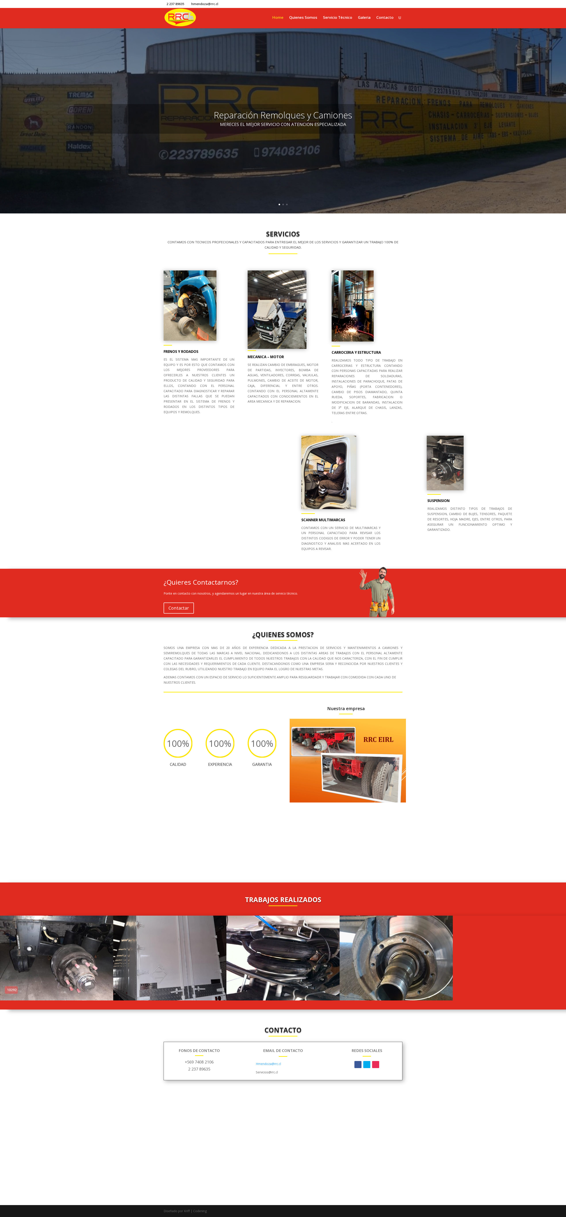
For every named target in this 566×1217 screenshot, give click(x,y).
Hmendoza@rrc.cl (268, 1064)
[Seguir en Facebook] (357, 1064)
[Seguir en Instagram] (375, 1064)
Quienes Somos (303, 18)
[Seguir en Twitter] (366, 1064)
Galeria (364, 18)
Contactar (178, 608)
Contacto (385, 18)
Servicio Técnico (337, 18)
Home (277, 18)
